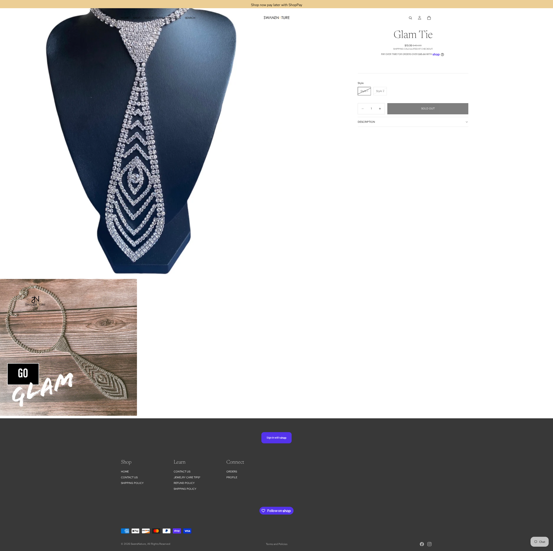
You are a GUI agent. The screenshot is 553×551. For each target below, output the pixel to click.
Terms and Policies (276, 544)
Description (366, 122)
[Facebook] (421, 544)
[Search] (410, 18)
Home (125, 471)
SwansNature (138, 544)
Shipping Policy (132, 483)
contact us (182, 471)
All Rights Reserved (158, 544)
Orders (231, 471)
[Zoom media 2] (68, 347)
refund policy (184, 483)
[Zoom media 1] (138, 138)
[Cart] (429, 18)
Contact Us (129, 477)
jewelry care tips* (187, 477)
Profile (231, 477)
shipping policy (185, 489)
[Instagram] (429, 544)
